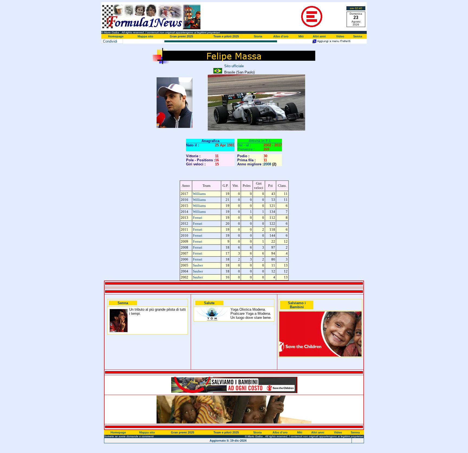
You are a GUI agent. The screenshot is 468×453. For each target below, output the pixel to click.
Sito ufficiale (234, 66)
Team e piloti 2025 (226, 36)
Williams (199, 194)
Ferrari (197, 218)
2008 (267, 164)
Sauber (198, 265)
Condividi (110, 41)
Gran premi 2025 (181, 36)
